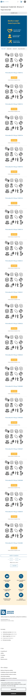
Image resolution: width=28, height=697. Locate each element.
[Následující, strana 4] (17, 559)
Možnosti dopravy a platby (7, 670)
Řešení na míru (4, 659)
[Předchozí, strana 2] (11, 559)
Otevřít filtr (14, 13)
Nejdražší (15, 49)
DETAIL (15, 77)
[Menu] (25, 1)
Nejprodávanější (21, 49)
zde (14, 686)
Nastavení (13, 689)
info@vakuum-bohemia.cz (8, 638)
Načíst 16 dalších (14, 555)
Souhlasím (13, 693)
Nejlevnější (9, 49)
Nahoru (15, 565)
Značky (2, 657)
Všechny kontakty (7, 640)
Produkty (3, 655)
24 (19, 559)
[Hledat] (17, 1)
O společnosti (4, 651)
